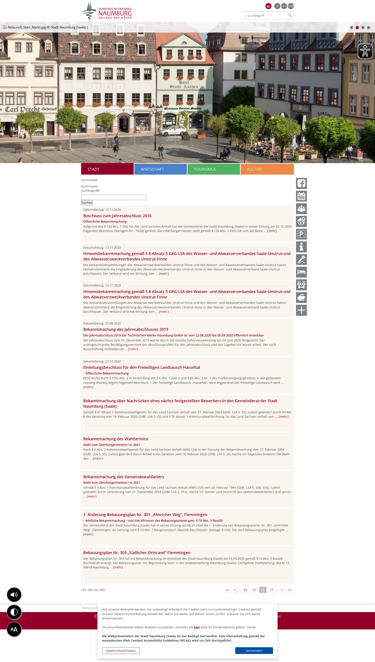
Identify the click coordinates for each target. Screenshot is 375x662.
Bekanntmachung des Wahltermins (115, 438)
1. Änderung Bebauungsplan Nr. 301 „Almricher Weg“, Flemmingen (145, 514)
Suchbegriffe (90, 191)
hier (197, 627)
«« (227, 590)
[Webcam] (301, 297)
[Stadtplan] (301, 221)
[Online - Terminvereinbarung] (301, 196)
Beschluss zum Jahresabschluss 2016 (117, 215)
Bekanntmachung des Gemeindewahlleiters (123, 476)
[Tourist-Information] (301, 246)
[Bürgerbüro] (301, 208)
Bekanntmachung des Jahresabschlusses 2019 (125, 329)
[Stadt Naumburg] (134, 11)
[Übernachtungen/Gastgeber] (301, 272)
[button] (14, 594)
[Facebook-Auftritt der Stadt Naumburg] (301, 183)
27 (271, 590)
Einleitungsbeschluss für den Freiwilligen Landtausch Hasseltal (141, 367)
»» (289, 590)
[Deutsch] (268, 6)
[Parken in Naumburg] (301, 234)
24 (245, 590)
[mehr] (272, 231)
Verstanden (254, 651)
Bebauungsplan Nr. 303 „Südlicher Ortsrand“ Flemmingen (136, 552)
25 (254, 590)
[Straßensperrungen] (301, 284)
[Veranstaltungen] (301, 259)
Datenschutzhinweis (121, 651)
